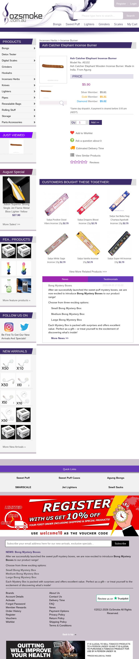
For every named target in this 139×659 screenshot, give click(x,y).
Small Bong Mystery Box (66, 308)
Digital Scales (9, 60)
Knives (5, 85)
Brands (10, 593)
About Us (54, 593)
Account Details (15, 596)
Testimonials (111, 279)
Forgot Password (15, 603)
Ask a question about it (88, 140)
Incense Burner (69, 40)
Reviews (94, 162)
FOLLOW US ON (15, 315)
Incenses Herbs (11, 79)
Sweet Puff (73, 24)
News (65, 279)
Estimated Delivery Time (89, 148)
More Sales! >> (11, 224)
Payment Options (59, 611)
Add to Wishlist (83, 133)
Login (133, 3)
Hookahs (7, 72)
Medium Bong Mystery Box (68, 314)
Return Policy (56, 618)
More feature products (15, 300)
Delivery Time (57, 600)
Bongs (57, 24)
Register (121, 3)
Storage (6, 116)
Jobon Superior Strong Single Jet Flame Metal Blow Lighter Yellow (16, 210)
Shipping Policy (58, 621)
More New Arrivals (13, 446)
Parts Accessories (12, 122)
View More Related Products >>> (88, 271)
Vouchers (11, 618)
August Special (13, 172)
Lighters (89, 24)
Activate (10, 600)
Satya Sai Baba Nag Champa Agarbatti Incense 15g (119, 220)
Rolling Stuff (9, 109)
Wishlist (10, 621)
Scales (118, 24)
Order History (13, 611)
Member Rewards (16, 607)
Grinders (104, 24)
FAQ (51, 603)
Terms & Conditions (60, 625)
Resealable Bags (11, 103)
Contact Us (55, 596)
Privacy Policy (57, 614)
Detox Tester (9, 54)
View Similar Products (87, 155)
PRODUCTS (12, 41)
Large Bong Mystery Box (66, 319)
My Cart (132, 24)
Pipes (5, 97)
